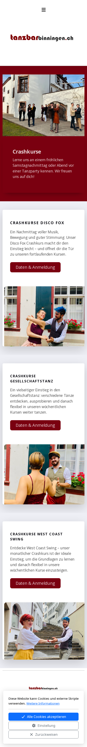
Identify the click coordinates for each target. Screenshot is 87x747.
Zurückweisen (46, 734)
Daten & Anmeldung (35, 267)
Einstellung (46, 725)
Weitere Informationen (43, 703)
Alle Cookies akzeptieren (46, 716)
